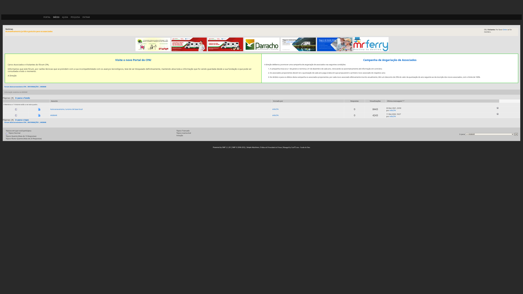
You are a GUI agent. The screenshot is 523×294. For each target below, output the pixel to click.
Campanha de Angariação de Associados (389, 60)
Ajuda (65, 17)
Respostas (354, 101)
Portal (46, 17)
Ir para (462, 134)
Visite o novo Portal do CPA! (133, 60)
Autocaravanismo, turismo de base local (66, 109)
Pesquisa (75, 17)
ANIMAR (43, 87)
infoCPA (275, 109)
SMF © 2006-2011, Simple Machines (245, 147)
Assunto (54, 101)
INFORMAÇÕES (33, 87)
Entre (505, 29)
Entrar (86, 17)
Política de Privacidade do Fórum (271, 147)
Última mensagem (395, 101)
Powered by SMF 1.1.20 (222, 147)
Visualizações (375, 101)
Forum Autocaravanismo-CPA (15, 87)
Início (56, 17)
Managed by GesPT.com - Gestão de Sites (296, 147)
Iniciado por (278, 101)
